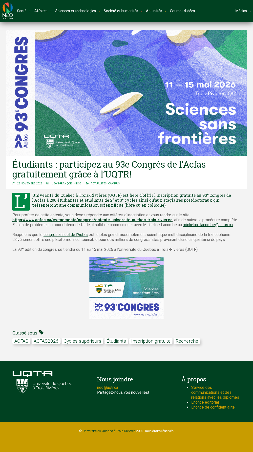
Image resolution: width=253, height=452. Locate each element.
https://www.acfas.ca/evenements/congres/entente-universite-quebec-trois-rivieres (92, 219)
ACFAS (21, 341)
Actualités (99, 183)
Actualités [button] (154, 11)
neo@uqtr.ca (107, 387)
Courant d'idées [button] (182, 11)
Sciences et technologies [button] (75, 11)
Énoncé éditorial (205, 402)
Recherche (187, 341)
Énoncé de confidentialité (213, 407)
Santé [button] (21, 11)
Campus (114, 183)
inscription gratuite (150, 341)
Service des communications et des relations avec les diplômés (215, 392)
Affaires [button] (40, 11)
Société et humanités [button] (121, 11)
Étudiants (116, 341)
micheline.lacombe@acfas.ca (208, 224)
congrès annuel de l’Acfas (65, 234)
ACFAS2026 (46, 341)
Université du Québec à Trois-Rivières (109, 431)
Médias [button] (241, 11)
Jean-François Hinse (66, 183)
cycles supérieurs (82, 341)
